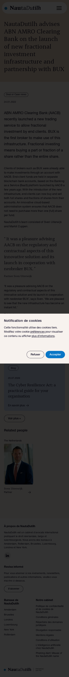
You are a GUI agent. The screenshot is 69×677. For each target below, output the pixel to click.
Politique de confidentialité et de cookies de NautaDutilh (50, 609)
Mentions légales (45, 635)
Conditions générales (47, 617)
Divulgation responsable (48, 630)
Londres (8, 620)
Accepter (55, 355)
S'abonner (13, 589)
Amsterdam (10, 610)
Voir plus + (14, 418)
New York (9, 630)
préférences (37, 332)
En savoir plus (16, 405)
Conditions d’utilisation (48, 640)
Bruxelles (9, 615)
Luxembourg (10, 625)
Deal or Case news (16, 95)
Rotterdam (9, 635)
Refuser (35, 355)
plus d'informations (43, 336)
